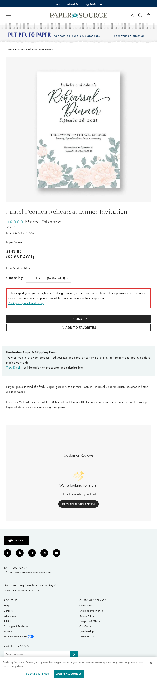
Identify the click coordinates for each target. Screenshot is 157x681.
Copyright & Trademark (17, 626)
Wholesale (10, 616)
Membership (86, 631)
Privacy (8, 631)
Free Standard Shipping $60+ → (79, 4)
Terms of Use (86, 636)
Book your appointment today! (26, 303)
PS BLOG (19, 540)
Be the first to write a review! (78, 503)
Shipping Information (91, 610)
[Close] (151, 663)
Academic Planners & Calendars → (79, 36)
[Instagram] (44, 553)
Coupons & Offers (89, 621)
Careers (8, 610)
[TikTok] (32, 553)
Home (9, 49)
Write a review (51, 221)
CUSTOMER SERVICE (92, 600)
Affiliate (8, 621)
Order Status (86, 605)
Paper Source (14, 242)
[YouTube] (56, 553)
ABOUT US (10, 600)
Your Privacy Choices (15, 636)
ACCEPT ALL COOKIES (68, 673)
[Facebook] (7, 553)
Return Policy (86, 616)
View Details (14, 367)
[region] (78, 129)
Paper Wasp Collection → (130, 36)
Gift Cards (85, 626)
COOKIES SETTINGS (37, 673)
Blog (6, 605)
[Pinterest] (20, 553)
